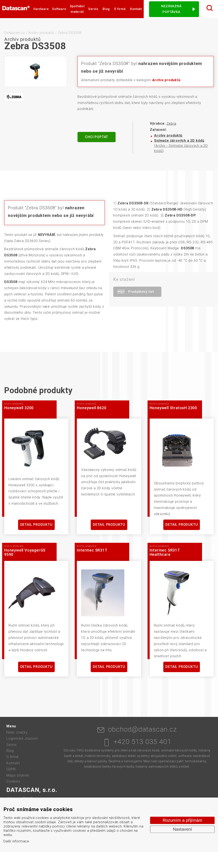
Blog (106, 9)
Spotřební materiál (77, 8)
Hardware (41, 9)
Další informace (16, 841)
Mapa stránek (17, 775)
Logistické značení (21, 738)
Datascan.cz (14, 33)
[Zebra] (14, 97)
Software (59, 9)
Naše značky (17, 732)
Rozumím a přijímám (182, 820)
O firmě (120, 9)
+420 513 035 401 (142, 742)
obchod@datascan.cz (142, 729)
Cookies (13, 781)
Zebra (171, 123)
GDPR (11, 769)
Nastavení (182, 829)
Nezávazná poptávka (171, 9)
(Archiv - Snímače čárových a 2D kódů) (181, 146)
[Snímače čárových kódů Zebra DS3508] (35, 71)
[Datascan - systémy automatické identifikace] (16, 9)
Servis (93, 9)
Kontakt (136, 9)
